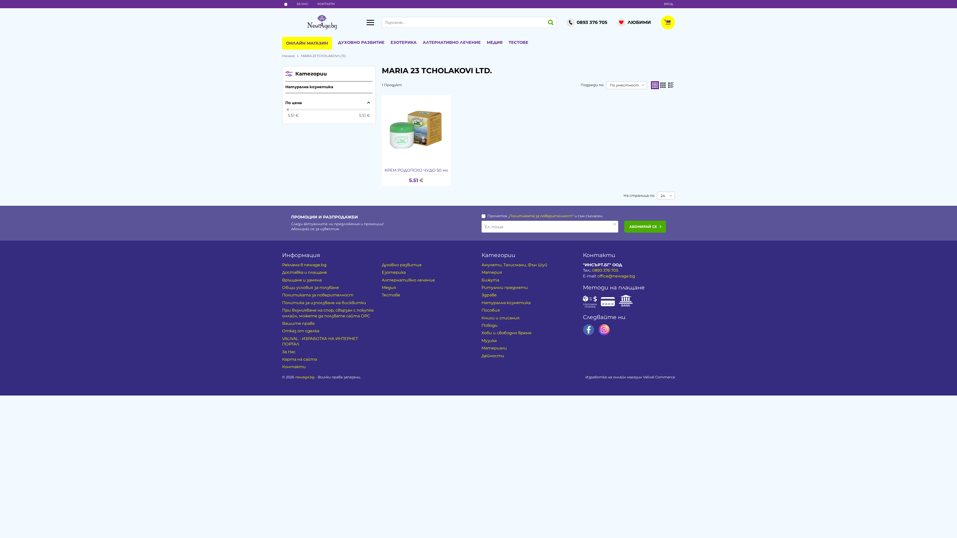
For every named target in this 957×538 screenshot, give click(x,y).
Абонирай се (643, 226)
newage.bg (305, 377)
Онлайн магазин (307, 43)
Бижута (490, 280)
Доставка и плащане (304, 272)
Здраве (489, 295)
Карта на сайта (299, 359)
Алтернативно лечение (452, 42)
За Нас (303, 4)
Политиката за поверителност (540, 216)
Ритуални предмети (504, 287)
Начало (288, 56)
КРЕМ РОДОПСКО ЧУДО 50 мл (416, 170)
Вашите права (298, 323)
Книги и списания (500, 318)
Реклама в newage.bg (304, 265)
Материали (494, 348)
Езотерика (404, 42)
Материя (491, 272)
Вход (668, 4)
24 (663, 196)
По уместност (624, 85)
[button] (655, 85)
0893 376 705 (605, 270)
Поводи (489, 325)
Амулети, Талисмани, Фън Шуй (514, 265)
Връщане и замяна (302, 280)
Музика (489, 340)
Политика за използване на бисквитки (324, 302)
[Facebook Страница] (588, 329)
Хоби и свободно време (506, 333)
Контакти (326, 4)
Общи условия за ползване (310, 287)
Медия (495, 42)
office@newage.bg (616, 276)
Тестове (518, 42)
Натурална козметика (309, 86)
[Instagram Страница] (604, 329)
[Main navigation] (370, 22)
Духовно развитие (361, 42)
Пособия (490, 310)
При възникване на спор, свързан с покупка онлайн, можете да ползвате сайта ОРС (328, 313)
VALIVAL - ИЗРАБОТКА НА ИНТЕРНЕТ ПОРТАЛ (320, 341)
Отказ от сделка (300, 331)
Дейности (492, 355)
